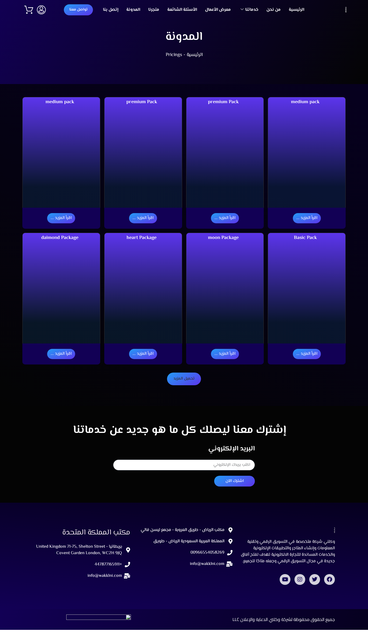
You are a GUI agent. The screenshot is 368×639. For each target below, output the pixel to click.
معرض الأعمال (218, 9)
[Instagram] (299, 579)
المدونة (133, 9)
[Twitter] (314, 579)
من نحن (273, 9)
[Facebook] (329, 579)
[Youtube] (285, 579)
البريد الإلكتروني (231, 449)
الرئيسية (296, 9)
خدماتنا (251, 9)
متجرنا (153, 9)
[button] (184, 379)
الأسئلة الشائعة (182, 9)
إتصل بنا (110, 9)
